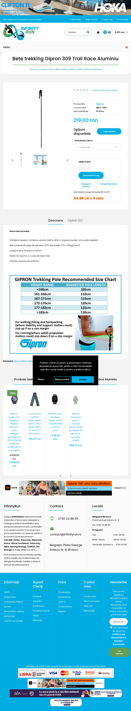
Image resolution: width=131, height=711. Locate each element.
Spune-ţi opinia (109, 90)
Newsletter (89, 610)
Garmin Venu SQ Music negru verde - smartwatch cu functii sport (55, 422)
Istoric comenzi (92, 601)
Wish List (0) (91, 19)
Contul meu (75, 19)
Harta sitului (64, 597)
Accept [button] (83, 379)
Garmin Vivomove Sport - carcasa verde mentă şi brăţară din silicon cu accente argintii (76, 427)
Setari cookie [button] (62, 379)
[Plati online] (66, 677)
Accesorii (43, 69)
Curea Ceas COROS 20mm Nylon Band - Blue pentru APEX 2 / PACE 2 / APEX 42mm (34, 423)
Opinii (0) (75, 220)
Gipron (100, 103)
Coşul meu (107, 19)
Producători (64, 592)
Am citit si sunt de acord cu (119, 636)
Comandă (122, 19)
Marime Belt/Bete (83, 140)
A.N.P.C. (62, 601)
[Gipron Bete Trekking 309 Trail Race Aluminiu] (40, 119)
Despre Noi (9, 597)
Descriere (55, 220)
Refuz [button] (41, 379)
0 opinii (95, 90)
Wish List (88, 605)
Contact (37, 596)
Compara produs (108, 184)
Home (33, 69)
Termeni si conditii (13, 620)
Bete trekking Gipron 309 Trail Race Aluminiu (78, 69)
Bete (51, 69)
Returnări (37, 620)
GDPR (7, 592)
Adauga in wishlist (86, 185)
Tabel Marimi (109, 131)
